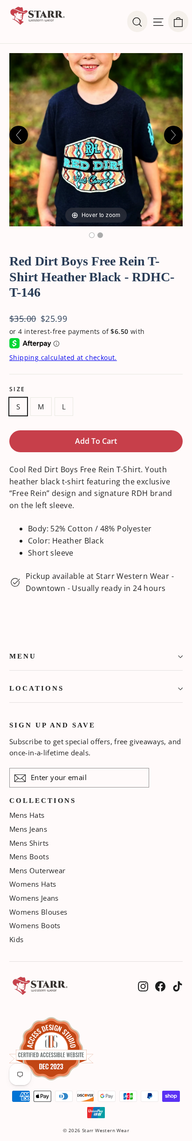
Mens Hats (27, 815)
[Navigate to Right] (173, 135)
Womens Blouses (38, 912)
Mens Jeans (28, 829)
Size (17, 389)
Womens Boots (35, 925)
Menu (22, 656)
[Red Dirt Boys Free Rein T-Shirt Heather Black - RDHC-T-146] (92, 235)
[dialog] (178, 21)
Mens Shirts (28, 843)
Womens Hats (32, 884)
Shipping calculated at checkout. (63, 357)
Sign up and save (52, 725)
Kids (16, 939)
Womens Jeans (34, 898)
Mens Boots (29, 856)
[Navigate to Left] (18, 135)
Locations (36, 688)
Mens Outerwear (37, 870)
